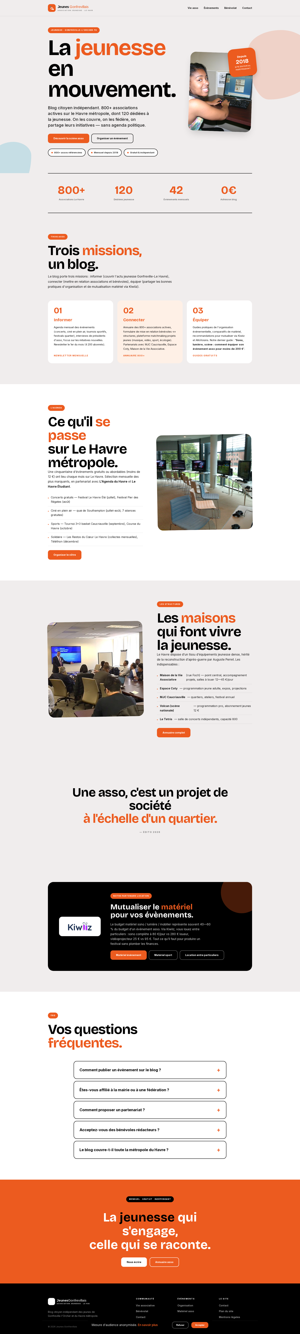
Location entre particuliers (202, 955)
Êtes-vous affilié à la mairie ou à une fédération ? (124, 1090)
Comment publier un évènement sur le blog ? (120, 1070)
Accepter (200, 1325)
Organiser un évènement (112, 138)
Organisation (185, 1305)
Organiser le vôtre (64, 554)
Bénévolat (230, 7)
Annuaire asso (164, 1262)
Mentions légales (229, 1317)
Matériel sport (163, 955)
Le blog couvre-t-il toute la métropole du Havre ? (124, 1149)
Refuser (180, 1325)
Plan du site (226, 1311)
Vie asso (193, 7)
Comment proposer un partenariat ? (112, 1110)
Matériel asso (185, 1311)
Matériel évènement (128, 955)
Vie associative (145, 1305)
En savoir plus (148, 1325)
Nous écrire (134, 1262)
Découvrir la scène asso (68, 138)
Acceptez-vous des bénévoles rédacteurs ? (119, 1130)
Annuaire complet (173, 732)
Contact (247, 7)
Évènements (211, 7)
